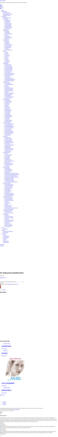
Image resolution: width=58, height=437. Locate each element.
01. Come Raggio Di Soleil (9, 123)
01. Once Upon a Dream (9, 184)
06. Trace (6, 204)
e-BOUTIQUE (4, 16)
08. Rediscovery (8, 109)
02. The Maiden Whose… (9, 84)
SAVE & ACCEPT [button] (3, 433)
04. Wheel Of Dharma (8, 44)
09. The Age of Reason (9, 225)
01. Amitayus (7, 31)
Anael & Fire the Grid (6, 15)
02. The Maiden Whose (9, 185)
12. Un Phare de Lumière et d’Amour (11, 181)
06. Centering (7, 106)
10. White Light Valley (8, 94)
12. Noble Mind (7, 114)
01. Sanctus (7, 215)
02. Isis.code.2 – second (9, 212)
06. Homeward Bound (9, 70)
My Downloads (6, 237)
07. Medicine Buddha (8, 27)
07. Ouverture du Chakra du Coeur (11, 175)
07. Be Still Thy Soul (8, 205)
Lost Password (5, 242)
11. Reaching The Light (9, 149)
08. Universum (7, 60)
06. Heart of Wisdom (8, 37)
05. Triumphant (7, 189)
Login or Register (6, 236)
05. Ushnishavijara (8, 46)
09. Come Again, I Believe (9, 74)
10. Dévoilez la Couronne (9, 179)
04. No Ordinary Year (8, 188)
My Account (4, 233)
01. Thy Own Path (8, 83)
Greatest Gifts (5, 63)
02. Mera (6, 53)
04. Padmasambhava (8, 141)
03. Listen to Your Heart (9, 217)
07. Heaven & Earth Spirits (9, 144)
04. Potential (7, 104)
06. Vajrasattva (7, 143)
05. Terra (6, 57)
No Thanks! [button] (9, 409)
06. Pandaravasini (8, 47)
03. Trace (6, 85)
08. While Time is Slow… (9, 193)
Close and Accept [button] (3, 409)
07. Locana (7, 48)
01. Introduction (7, 168)
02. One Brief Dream (8, 154)
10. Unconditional (8, 226)
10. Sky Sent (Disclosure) (9, 209)
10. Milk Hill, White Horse (9, 148)
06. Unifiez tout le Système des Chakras (12, 174)
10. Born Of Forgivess (8, 164)
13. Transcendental (8, 115)
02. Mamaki (7, 42)
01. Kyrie (6, 153)
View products (4, 348)
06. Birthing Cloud (8, 159)
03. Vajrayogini (7, 43)
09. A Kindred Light (8, 133)
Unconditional (5, 214)
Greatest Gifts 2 (6, 81)
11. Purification (7, 112)
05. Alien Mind (7, 158)
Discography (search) (7, 17)
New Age (16, 284)
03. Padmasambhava (8, 33)
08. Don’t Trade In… (8, 223)
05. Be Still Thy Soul (8, 69)
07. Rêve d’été (7, 191)
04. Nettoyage (7, 172)
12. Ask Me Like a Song (9, 78)
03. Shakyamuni (7, 22)
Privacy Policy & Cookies (15, 409)
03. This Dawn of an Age (9, 200)
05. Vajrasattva (7, 36)
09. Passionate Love (8, 110)
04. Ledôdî (7, 201)
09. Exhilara (7, 62)
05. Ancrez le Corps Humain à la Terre (11, 173)
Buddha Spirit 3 (6, 39)
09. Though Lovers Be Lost (9, 194)
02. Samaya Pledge (8, 101)
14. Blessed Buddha (8, 116)
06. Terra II (6, 58)
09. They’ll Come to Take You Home (11, 207)
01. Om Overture (8, 100)
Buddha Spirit (5, 18)
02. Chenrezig (7, 32)
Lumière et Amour (6, 167)
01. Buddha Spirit (8, 20)
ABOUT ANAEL (4, 11)
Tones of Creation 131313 (7, 210)
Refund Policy (5, 232)
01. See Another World (9, 198)
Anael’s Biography (6, 12)
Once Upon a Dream (6, 183)
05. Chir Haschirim (8, 128)
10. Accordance (7, 111)
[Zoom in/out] (0, 435)
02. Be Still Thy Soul (8, 138)
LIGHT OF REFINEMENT (8, 383)
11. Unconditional (8, 95)
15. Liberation (7, 117)
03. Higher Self (7, 102)
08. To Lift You (7, 162)
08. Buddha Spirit (8, 146)
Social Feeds (5, 228)
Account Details (6, 241)
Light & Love (5, 136)
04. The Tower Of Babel (9, 127)
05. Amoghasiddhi (8, 25)
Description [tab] (4, 289)
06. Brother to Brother (9, 89)
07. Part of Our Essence (9, 131)
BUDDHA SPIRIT (3, 277)
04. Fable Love (7, 86)
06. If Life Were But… (8, 190)
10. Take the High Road (9, 195)
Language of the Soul (7, 122)
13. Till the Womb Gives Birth (10, 79)
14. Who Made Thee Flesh (9, 80)
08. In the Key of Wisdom (9, 132)
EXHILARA (4, 353)
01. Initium (6, 52)
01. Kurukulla (7, 41)
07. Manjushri (7, 38)
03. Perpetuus (7, 54)
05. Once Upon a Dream (9, 88)
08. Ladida (7, 91)
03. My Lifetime (7, 156)
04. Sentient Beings (8, 23)
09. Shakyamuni (7, 147)
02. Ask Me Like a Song (9, 216)
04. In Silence (7, 157)
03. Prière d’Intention (8, 170)
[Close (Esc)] (2, 435)
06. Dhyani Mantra (8, 26)
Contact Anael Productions (8, 231)
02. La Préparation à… (9, 169)
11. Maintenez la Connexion (9, 180)
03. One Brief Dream (8, 67)
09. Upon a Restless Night (9, 93)
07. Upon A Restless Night (9, 160)
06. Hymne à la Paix (8, 130)
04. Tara (6, 35)
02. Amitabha (7, 21)
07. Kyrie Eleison (8, 72)
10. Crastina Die (7, 135)
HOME (3, 10)
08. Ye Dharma (7, 28)
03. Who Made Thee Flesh (9, 126)
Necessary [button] (2, 422)
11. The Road (7, 165)
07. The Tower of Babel (9, 90)
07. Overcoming (7, 107)
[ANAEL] (1, 7)
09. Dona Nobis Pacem (9, 163)
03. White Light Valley (9, 186)
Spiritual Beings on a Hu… (7, 196)
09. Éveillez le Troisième (9, 178)
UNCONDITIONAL (6, 346)
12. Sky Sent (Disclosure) (9, 96)
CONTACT (3, 230)
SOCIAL (3, 227)
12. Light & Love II (8, 151)
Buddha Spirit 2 (6, 30)
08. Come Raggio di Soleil (9, 73)
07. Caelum (7, 59)
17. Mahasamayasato (8, 120)
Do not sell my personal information (7, 410)
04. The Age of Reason (9, 68)
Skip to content (2, 0)
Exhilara (4, 51)
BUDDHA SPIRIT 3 (6, 390)
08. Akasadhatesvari (8, 49)
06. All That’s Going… (8, 221)
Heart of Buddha (6, 99)
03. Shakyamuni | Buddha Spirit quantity (8, 281)
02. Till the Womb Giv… (9, 199)
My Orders (5, 238)
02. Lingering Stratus (8, 65)
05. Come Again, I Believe (9, 220)
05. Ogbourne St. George (9, 142)
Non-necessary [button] (3, 428)
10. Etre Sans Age (8, 75)
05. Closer (6, 105)
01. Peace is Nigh (8, 64)
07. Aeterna (7, 222)
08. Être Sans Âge (8, 206)
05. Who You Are (8, 202)
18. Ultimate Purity (8, 121)
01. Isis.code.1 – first (8, 211)
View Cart (5, 235)
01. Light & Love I (8, 137)
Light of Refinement (6, 152)
